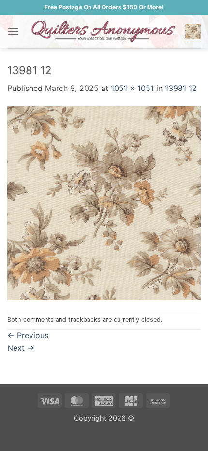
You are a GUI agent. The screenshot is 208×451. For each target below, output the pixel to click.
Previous (27, 335)
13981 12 (181, 88)
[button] (13, 31)
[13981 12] (104, 202)
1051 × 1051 (132, 88)
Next (20, 348)
